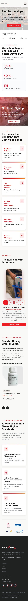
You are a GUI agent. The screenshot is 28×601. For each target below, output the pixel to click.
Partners (4, 568)
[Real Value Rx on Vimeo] (15, 585)
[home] (5, 4)
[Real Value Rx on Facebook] (7, 585)
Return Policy (5, 597)
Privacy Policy (14, 597)
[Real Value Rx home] (9, 548)
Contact (4, 571)
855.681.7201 (5, 579)
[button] (25, 3)
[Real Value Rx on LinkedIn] (11, 585)
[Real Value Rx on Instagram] (3, 585)
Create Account (14, 121)
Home (3, 566)
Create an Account (14, 26)
